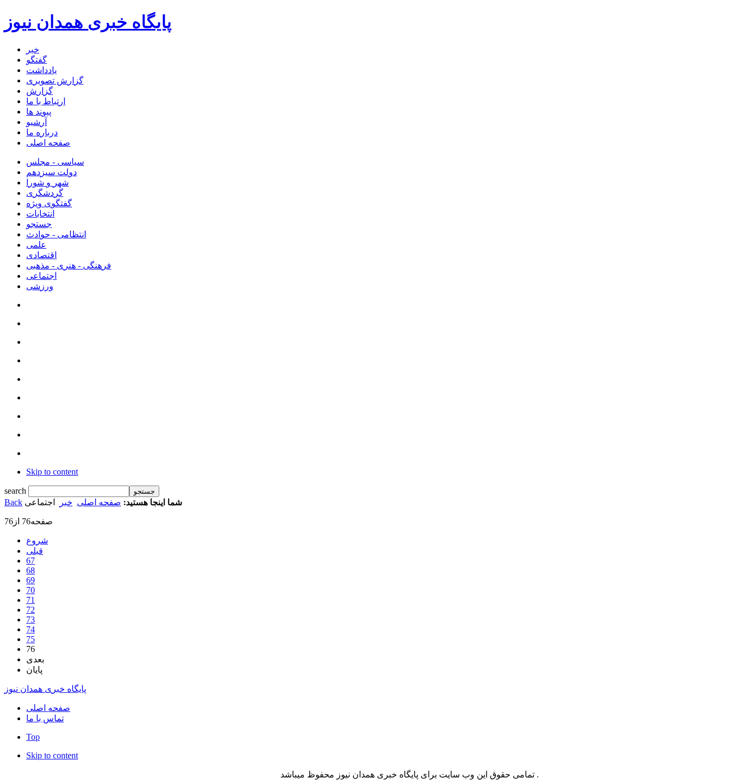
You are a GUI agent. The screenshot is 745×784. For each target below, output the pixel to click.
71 (30, 600)
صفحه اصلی (99, 502)
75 (30, 639)
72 (30, 609)
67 (30, 560)
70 (30, 590)
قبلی (34, 550)
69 (30, 580)
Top (33, 736)
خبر (66, 502)
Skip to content (52, 471)
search (16, 490)
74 (30, 629)
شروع (37, 540)
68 (30, 570)
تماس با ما (45, 718)
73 (30, 619)
